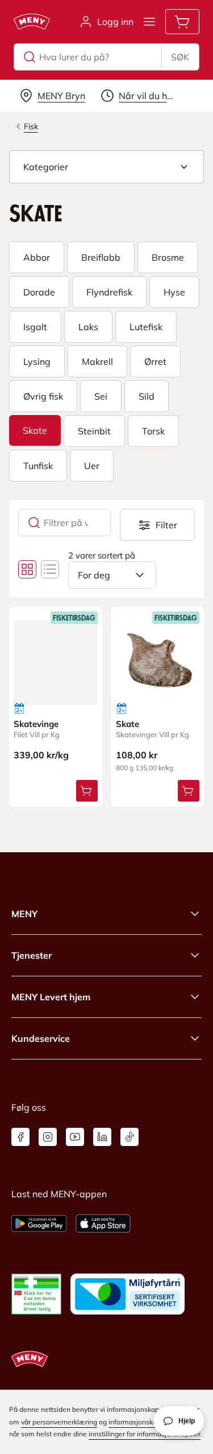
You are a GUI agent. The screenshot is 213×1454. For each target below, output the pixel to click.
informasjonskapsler (140, 1422)
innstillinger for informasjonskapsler (145, 1434)
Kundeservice (40, 1038)
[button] (106, 166)
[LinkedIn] (102, 1137)
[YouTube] (75, 1137)
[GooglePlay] (38, 1223)
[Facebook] (20, 1137)
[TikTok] (129, 1137)
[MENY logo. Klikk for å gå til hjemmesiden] (32, 22)
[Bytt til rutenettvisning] (27, 569)
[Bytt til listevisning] (50, 569)
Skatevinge (36, 723)
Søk (180, 57)
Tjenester (31, 955)
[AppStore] (103, 1223)
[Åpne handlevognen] (182, 21)
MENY (24, 913)
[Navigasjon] (149, 21)
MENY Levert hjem (50, 997)
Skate (127, 723)
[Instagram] (48, 1137)
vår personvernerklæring (59, 1422)
